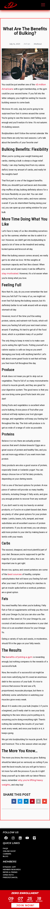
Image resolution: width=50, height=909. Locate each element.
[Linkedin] (20, 838)
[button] (13, 801)
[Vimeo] (34, 838)
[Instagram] (13, 838)
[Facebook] (6, 838)
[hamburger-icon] (43, 5)
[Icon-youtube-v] (27, 838)
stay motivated (10, 273)
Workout (38, 44)
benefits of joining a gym (19, 657)
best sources (15, 574)
